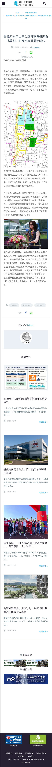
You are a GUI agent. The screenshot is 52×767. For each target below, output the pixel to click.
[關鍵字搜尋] (44, 3)
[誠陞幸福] (15, 663)
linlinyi (36, 47)
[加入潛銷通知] (26, 679)
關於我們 (9, 753)
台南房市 (14, 305)
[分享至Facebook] (25, 52)
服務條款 (18, 753)
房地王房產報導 (31, 12)
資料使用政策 (41, 753)
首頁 (17, 12)
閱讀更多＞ (43, 422)
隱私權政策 (29, 753)
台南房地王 (40, 305)
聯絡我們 (30, 756)
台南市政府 (26, 305)
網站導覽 (21, 756)
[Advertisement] (26, 712)
